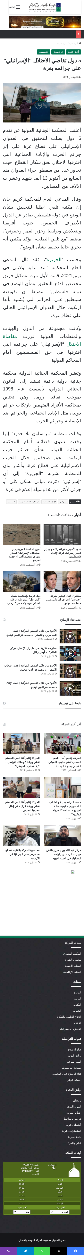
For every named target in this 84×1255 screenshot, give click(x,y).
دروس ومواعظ (72, 1118)
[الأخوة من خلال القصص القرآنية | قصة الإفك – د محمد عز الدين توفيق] (70, 688)
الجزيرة (54, 259)
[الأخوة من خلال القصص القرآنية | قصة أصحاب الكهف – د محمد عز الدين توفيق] (70, 671)
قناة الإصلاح (74, 1049)
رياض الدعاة (74, 1055)
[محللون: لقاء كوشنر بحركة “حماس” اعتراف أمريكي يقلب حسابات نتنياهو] (62, 581)
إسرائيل (63, 501)
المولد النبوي (74, 1106)
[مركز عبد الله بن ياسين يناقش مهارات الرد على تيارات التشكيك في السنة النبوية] (62, 835)
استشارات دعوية (71, 1130)
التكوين (77, 1004)
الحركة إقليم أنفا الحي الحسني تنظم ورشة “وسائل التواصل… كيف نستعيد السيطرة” (22, 762)
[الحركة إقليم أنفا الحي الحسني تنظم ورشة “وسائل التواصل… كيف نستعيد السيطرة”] (21, 743)
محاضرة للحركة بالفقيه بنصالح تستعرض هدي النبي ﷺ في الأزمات (22, 854)
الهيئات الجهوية (72, 965)
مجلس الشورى (72, 959)
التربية (77, 998)
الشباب (77, 1010)
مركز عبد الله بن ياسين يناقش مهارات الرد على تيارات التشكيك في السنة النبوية (63, 854)
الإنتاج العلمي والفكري (68, 1016)
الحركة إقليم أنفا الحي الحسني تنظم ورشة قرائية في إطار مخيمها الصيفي (22, 806)
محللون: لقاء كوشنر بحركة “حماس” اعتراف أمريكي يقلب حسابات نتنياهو (63, 599)
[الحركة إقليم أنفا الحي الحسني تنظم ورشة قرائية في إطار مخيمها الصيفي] (21, 787)
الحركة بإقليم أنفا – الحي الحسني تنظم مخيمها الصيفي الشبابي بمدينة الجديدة (64, 762)
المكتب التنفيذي (72, 953)
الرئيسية (74, 43)
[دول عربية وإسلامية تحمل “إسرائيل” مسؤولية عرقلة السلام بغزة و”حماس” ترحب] (21, 581)
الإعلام (77, 1022)
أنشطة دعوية (73, 1124)
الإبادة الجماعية (49, 501)
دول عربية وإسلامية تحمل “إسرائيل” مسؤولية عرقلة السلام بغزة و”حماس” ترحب (23, 599)
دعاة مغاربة (74, 1136)
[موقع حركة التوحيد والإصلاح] (45, 7)
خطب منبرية (74, 1112)
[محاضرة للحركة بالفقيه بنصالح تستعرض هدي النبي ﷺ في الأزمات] (21, 835)
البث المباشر (74, 1061)
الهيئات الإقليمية (72, 971)
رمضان (77, 1100)
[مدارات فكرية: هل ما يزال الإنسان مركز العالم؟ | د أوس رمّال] (70, 653)
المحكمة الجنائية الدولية (29, 501)
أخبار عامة (73, 51)
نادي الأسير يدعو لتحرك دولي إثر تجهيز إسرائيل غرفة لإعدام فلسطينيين (62, 553)
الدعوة (77, 992)
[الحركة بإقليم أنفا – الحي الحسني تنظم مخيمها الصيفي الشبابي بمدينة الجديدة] (62, 743)
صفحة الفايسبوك (71, 1067)
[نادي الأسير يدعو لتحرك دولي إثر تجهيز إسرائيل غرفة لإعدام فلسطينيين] (62, 534)
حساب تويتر (74, 1079)
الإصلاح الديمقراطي (70, 1028)
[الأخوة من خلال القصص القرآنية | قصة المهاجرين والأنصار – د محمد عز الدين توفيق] (70, 636)
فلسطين (43, 51)
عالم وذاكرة (74, 1143)
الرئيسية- (62, 43)
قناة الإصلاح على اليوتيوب (66, 1073)
